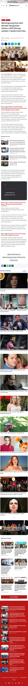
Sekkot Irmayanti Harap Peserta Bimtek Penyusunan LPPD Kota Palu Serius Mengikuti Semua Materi (14, 108)
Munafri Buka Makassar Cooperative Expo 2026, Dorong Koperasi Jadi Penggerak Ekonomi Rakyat (21, 552)
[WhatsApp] (7, 266)
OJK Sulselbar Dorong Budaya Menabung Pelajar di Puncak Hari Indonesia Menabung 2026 (6, 588)
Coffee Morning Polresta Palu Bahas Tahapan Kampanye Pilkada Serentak (13, 204)
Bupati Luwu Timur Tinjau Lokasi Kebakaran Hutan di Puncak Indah (18, 620)
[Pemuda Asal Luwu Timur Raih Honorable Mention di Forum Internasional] (4, 669)
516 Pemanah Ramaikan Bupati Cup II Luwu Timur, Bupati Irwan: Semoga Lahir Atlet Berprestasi (17, 142)
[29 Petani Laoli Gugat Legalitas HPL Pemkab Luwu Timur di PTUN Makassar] (7, 545)
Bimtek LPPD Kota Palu (14, 254)
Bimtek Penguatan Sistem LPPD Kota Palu (14, 257)
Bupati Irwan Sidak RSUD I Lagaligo (18, 631)
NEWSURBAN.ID (8, 74)
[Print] (13, 266)
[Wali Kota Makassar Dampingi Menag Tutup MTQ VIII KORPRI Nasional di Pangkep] (4, 655)
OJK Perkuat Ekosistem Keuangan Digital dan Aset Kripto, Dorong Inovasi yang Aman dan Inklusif (20, 588)
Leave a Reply (14, 597)
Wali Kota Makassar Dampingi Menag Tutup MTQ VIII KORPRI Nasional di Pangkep (17, 655)
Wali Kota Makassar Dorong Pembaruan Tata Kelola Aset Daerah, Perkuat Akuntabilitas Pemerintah (6, 570)
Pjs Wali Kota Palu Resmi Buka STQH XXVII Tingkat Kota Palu (13, 234)
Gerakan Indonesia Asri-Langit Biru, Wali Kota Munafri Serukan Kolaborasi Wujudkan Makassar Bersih (17, 640)
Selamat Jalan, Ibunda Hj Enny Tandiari (20, 567)
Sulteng (8, 20)
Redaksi (14, 679)
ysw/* (13, 246)
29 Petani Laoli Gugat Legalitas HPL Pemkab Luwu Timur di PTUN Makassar (6, 551)
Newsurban (5, 38)
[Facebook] (2, 266)
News (7, 17)
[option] (14, 527)
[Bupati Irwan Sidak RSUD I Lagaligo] (4, 633)
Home (3, 17)
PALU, (2, 74)
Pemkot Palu (14, 260)
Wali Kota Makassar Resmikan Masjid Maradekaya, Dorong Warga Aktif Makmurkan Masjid (17, 150)
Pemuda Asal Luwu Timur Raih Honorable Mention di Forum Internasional (14, 529)
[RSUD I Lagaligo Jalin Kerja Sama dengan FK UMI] (5, 163)
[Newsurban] (14, 5)
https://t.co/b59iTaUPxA (11, 189)
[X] (5, 266)
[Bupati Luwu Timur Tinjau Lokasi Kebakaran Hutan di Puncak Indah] (5, 157)
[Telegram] (10, 266)
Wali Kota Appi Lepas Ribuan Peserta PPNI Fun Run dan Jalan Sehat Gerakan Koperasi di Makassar (17, 648)
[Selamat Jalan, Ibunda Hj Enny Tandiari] (21, 562)
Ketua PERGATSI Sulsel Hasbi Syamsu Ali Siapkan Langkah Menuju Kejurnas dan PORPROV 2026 (17, 662)
